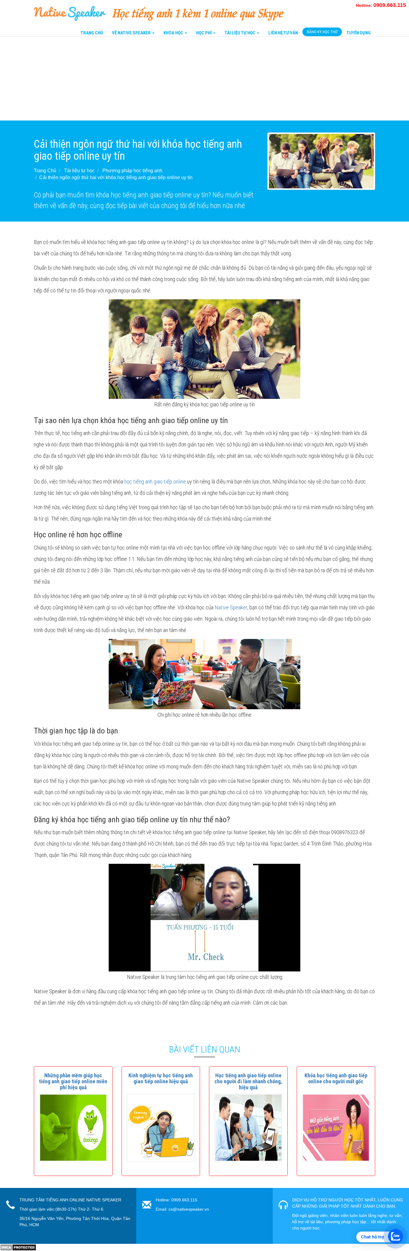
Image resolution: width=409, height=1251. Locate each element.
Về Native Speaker (132, 33)
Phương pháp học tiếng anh (132, 170)
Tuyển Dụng (358, 33)
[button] (73, 1081)
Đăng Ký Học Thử (322, 32)
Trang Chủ (92, 33)
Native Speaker (231, 607)
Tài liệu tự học (79, 170)
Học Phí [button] (204, 33)
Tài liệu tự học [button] (240, 33)
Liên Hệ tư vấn (283, 33)
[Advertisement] (179, 78)
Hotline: (381, 5)
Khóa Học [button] (173, 33)
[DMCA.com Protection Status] (18, 1247)
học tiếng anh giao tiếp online (155, 481)
